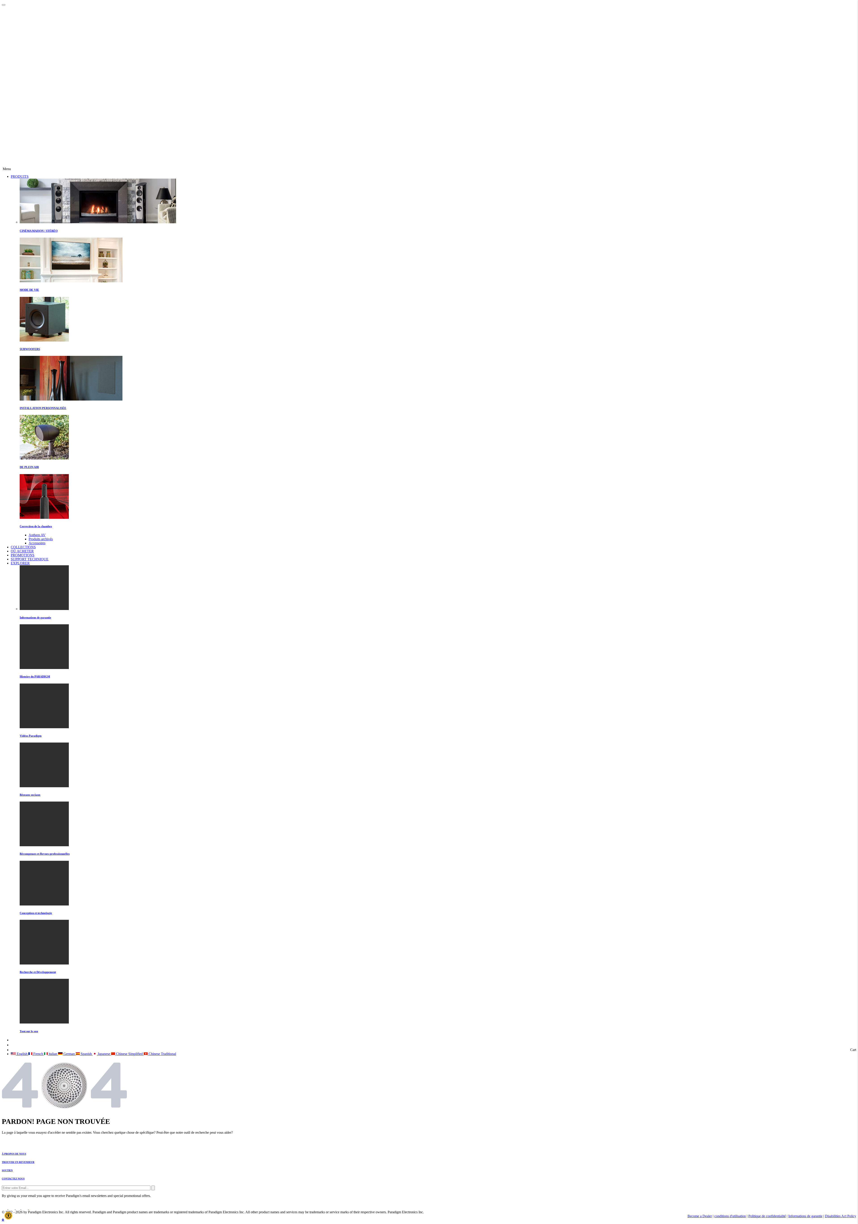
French (38, 1054)
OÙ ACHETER (22, 551)
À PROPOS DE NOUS (14, 1153)
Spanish (86, 1054)
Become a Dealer (700, 1216)
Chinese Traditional (162, 1054)
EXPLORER (20, 563)
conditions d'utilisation (730, 1216)
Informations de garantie (805, 1216)
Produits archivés (41, 539)
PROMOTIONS (22, 555)
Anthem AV (37, 535)
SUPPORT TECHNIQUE (29, 559)
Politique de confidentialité (767, 1216)
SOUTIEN (7, 1170)
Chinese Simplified (129, 1054)
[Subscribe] (153, 1188)
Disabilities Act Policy (840, 1216)
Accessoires (37, 543)
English (22, 1054)
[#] (3, 1220)
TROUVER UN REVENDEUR (18, 1162)
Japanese (104, 1054)
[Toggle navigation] (3, 5)
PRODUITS (20, 176)
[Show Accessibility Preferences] (8, 1216)
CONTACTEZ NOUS (13, 1178)
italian (53, 1054)
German (69, 1054)
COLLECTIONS (23, 547)
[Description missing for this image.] (18, 165)
